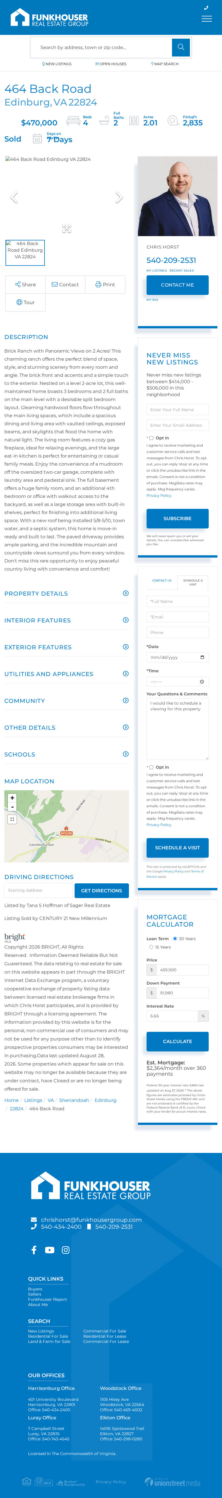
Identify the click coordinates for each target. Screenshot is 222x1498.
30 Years (187, 938)
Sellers (34, 1294)
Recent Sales (182, 270)
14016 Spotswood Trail (122, 1431)
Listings (33, 1100)
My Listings (157, 270)
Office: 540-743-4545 (48, 1438)
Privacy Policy (159, 495)
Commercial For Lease (106, 1341)
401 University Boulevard (53, 1402)
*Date (153, 646)
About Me (38, 1304)
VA (51, 1100)
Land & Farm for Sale (49, 1341)
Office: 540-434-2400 (49, 1409)
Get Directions (101, 890)
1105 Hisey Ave (122, 1402)
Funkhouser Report (47, 1299)
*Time (153, 670)
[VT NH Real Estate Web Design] (170, 1482)
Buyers (35, 1289)
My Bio (152, 300)
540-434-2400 (61, 1226)
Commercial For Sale (104, 1331)
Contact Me (177, 285)
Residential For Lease (104, 1336)
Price (152, 960)
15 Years (163, 947)
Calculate (177, 1041)
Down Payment (163, 983)
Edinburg (105, 1100)
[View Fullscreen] (12, 819)
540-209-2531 (171, 260)
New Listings (58, 64)
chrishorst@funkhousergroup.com (91, 1219)
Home (11, 1100)
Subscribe (178, 518)
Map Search (166, 64)
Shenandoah (74, 1100)
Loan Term (158, 938)
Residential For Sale (48, 1336)
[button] (181, 48)
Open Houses (113, 64)
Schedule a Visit (193, 582)
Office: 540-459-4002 (121, 1409)
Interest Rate (160, 1006)
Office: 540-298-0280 (121, 1438)
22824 (17, 1108)
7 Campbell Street (46, 1431)
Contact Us (161, 580)
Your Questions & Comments (177, 694)
